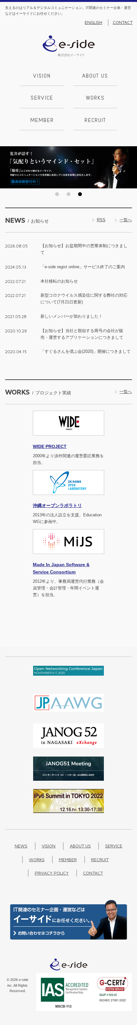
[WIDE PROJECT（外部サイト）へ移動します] (68, 439)
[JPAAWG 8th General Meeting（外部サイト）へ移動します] (68, 713)
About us (95, 76)
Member (42, 120)
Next (130, 167)
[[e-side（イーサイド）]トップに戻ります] (69, 55)
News (21, 845)
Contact (123, 22)
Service (42, 98)
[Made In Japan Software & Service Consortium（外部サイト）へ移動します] (68, 557)
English (93, 22)
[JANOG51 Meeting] (68, 779)
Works (95, 98)
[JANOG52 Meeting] (68, 746)
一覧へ (125, 219)
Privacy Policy (52, 873)
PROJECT (50, 446)
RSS (101, 219)
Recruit (95, 120)
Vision (42, 76)
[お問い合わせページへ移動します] (68, 938)
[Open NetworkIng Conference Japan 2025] (68, 680)
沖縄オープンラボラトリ (57, 505)
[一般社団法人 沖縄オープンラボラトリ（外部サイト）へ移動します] (68, 498)
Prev (7, 167)
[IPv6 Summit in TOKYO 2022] (68, 811)
